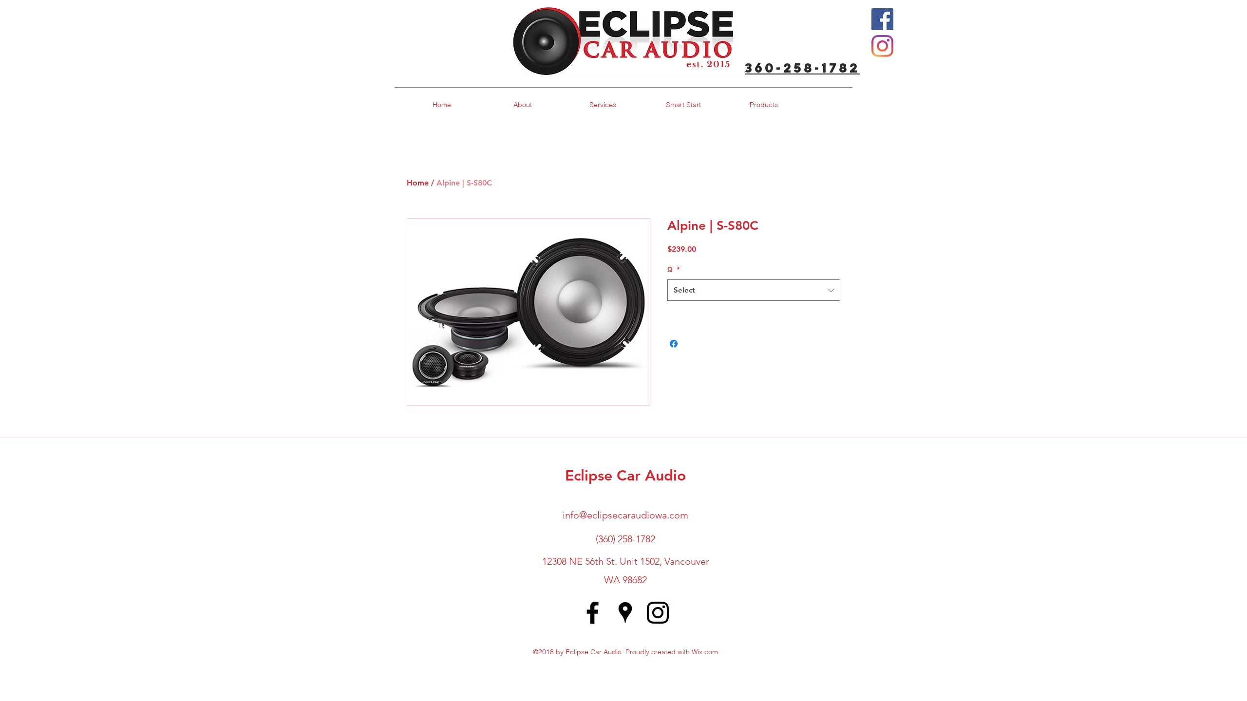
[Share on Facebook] (674, 344)
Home (418, 182)
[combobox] (753, 290)
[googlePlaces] (625, 612)
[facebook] (592, 612)
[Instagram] (882, 46)
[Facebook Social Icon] (882, 19)
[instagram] (658, 612)
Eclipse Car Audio (625, 475)
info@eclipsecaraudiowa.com (625, 515)
